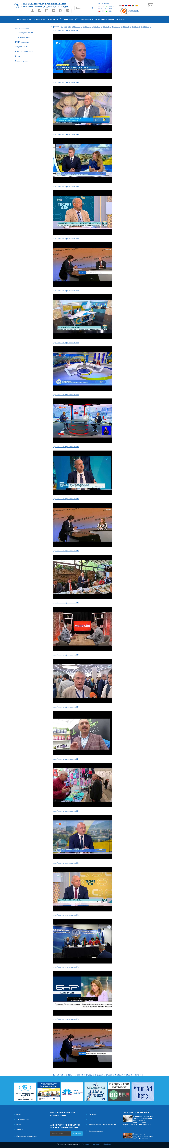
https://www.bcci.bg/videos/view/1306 (66, 186)
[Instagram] (60, 11)
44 (148, 27)
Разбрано (107, 1144)
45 (150, 27)
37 (133, 27)
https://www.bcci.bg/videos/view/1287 (66, 915)
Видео (17, 56)
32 (121, 27)
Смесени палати (86, 19)
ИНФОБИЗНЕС (54, 19)
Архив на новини (25, 37)
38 (135, 27)
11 (75, 27)
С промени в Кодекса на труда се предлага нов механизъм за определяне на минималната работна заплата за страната (138, 1121)
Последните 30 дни (25, 33)
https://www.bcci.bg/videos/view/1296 (66, 499)
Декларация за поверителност (26, 1136)
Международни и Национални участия (102, 1124)
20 (95, 27)
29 (115, 27)
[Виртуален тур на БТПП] (32, 11)
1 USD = (106, 6)
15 (84, 27)
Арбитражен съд (70, 19)
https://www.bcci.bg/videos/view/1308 (66, 82)
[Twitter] (53, 11)
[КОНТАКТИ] (150, 6)
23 (101, 27)
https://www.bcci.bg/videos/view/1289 (66, 811)
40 (139, 27)
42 (144, 27)
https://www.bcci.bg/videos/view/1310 (66, 30)
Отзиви (18, 1124)
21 (97, 27)
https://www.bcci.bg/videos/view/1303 (66, 343)
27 (110, 27)
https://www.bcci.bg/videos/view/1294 (66, 603)
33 (124, 27)
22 (99, 27)
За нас (18, 1114)
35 (128, 27)
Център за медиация (95, 1131)
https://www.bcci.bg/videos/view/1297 (66, 447)
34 (126, 27)
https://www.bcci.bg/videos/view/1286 (66, 967)
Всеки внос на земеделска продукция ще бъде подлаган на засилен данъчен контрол (138, 1137)
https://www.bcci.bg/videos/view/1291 (66, 759)
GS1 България (39, 19)
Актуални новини (22, 28)
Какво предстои (21, 61)
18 (90, 27)
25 (106, 27)
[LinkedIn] (68, 11)
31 (119, 27)
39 (137, 27)
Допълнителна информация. (92, 1144)
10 (73, 27)
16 (86, 27)
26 (108, 27)
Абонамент (77, 1133)
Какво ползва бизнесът (24, 51)
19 (93, 27)
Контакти (19, 1129)
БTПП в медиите (22, 42)
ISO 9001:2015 (133, 11)
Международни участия (104, 19)
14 (81, 27)
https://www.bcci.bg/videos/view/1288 (66, 863)
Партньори (92, 1114)
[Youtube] (46, 11)
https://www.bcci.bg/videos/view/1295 (66, 551)
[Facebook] (39, 11)
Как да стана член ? (23, 1119)
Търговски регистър (23, 19)
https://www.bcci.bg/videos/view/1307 (66, 134)
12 (77, 27)
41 (142, 27)
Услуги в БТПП (21, 47)
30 (117, 27)
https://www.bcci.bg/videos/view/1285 (66, 1019)
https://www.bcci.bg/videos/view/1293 (66, 655)
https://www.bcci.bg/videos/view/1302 (66, 395)
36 (130, 27)
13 (79, 27)
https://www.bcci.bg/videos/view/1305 (66, 239)
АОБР (90, 1119)
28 (113, 27)
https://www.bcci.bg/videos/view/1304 (66, 291)
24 (104, 27)
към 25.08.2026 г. (103, 4)
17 (88, 27)
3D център (120, 19)
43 (146, 27)
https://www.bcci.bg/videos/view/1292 (66, 707)
